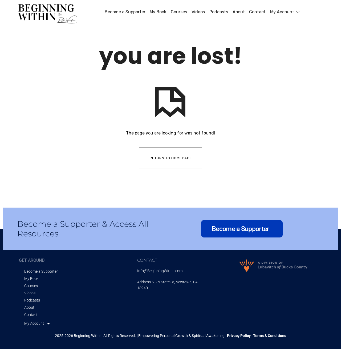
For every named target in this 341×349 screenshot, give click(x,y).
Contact (31, 314)
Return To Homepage (171, 158)
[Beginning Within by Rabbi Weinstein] (48, 12)
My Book (31, 278)
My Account (34, 323)
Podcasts (32, 300)
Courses (31, 286)
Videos (29, 293)
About (29, 307)
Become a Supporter (41, 271)
